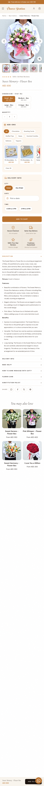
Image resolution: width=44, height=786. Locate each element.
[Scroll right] (37, 155)
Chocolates (15, 131)
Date (7, 193)
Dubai (9, 188)
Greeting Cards (29, 131)
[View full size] (39, 58)
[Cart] (39, 8)
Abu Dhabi (19, 188)
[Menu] (4, 8)
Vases (20, 136)
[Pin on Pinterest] (30, 389)
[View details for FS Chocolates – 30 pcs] (6, 147)
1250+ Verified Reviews (21, 77)
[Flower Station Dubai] (15, 8)
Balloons (8, 141)
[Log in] (33, 8)
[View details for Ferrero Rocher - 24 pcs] (38, 147)
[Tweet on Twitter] (24, 389)
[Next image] (40, 41)
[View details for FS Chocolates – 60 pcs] (22, 147)
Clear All (8, 168)
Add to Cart (33, 781)
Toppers (18, 141)
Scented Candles (32, 136)
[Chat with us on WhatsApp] (38, 780)
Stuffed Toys (10, 136)
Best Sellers (13, 16)
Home (4, 16)
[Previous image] (4, 41)
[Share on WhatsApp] (11, 389)
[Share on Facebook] (17, 389)
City (6, 183)
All (6, 131)
